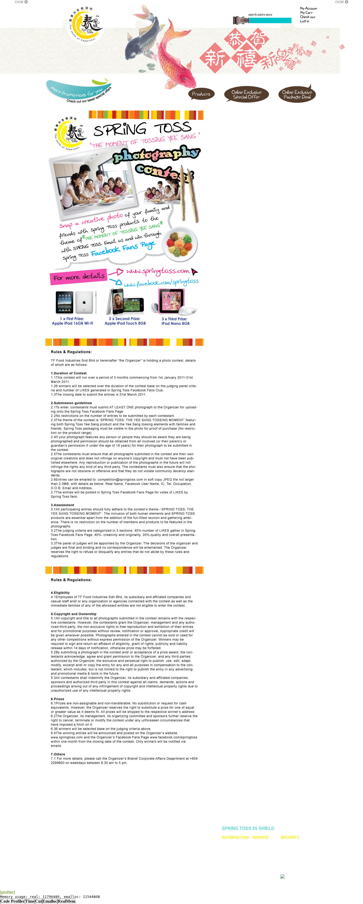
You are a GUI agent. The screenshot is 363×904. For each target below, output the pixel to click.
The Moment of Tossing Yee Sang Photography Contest (142, 843)
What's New (59, 848)
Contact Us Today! (181, 851)
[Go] (241, 20)
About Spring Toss (64, 833)
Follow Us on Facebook (140, 833)
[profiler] (7, 892)
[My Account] (308, 9)
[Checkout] (309, 17)
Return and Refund (103, 847)
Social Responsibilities (67, 844)
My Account (98, 836)
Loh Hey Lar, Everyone (67, 840)
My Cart (95, 832)
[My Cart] (309, 13)
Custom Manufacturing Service (194, 836)
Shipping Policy (101, 843)
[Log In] (309, 21)
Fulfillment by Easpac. (299, 875)
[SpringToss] (86, 26)
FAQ (93, 840)
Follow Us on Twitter (137, 837)
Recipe (56, 837)
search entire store (260, 14)
